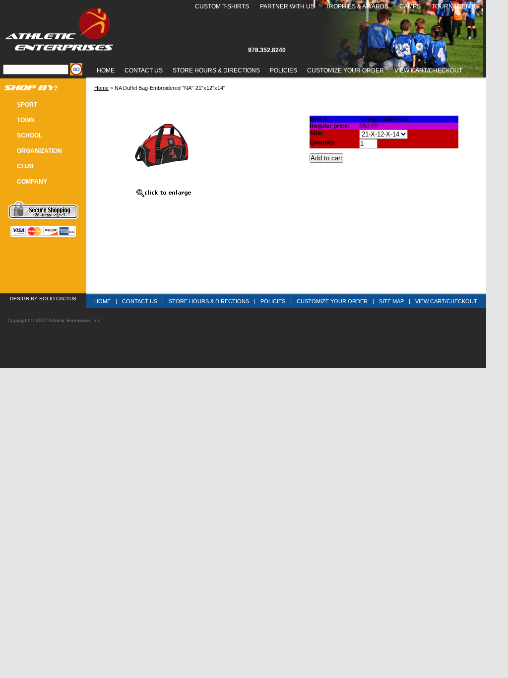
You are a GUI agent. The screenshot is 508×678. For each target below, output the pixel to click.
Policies (283, 70)
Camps (410, 6)
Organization (39, 150)
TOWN (26, 120)
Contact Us (144, 70)
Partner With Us (287, 6)
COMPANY (32, 181)
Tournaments (455, 6)
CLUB (25, 166)
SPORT (27, 104)
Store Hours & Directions (216, 70)
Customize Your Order (345, 70)
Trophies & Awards (356, 6)
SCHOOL (29, 135)
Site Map (391, 301)
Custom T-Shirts (222, 6)
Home (106, 70)
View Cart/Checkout (446, 301)
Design (19, 298)
